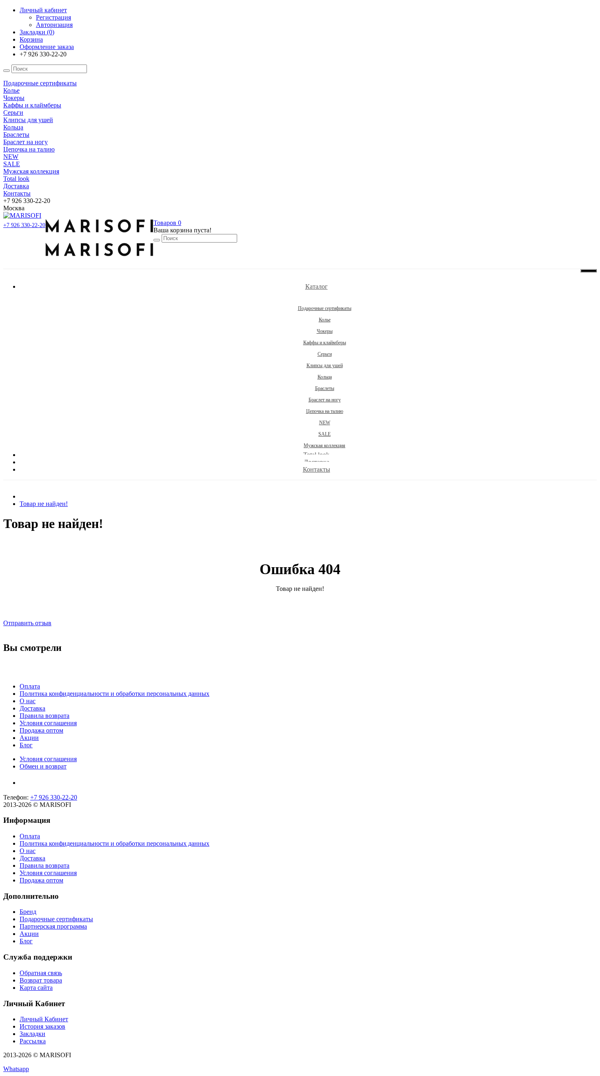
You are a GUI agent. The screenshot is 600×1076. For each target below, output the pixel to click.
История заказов (42, 1026)
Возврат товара (41, 980)
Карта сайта (36, 987)
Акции (29, 737)
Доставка (32, 708)
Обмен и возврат (43, 766)
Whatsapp (16, 1068)
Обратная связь (41, 972)
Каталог (316, 286)
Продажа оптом (41, 730)
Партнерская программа (53, 926)
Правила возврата (44, 715)
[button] (167, 222)
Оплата (30, 686)
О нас (28, 700)
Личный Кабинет (44, 1019)
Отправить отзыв (27, 622)
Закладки (32, 1033)
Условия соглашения (48, 723)
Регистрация (53, 17)
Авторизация (54, 24)
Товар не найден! (44, 503)
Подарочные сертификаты (56, 919)
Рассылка (33, 1041)
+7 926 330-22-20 (24, 225)
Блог (26, 745)
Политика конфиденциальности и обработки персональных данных (114, 693)
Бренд (28, 911)
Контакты (316, 469)
